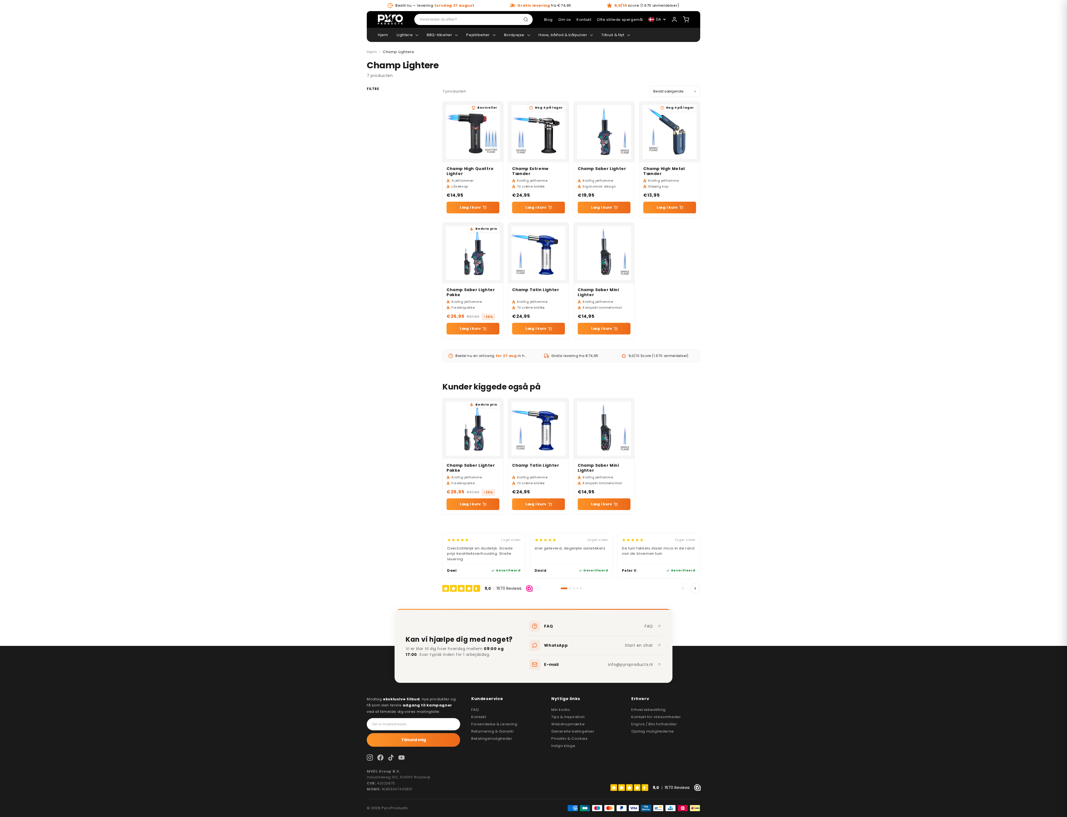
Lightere (405, 35)
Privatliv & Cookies (569, 738)
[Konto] (674, 19)
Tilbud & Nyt (612, 35)
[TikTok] (391, 757)
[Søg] (527, 19)
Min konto (560, 709)
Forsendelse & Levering (494, 724)
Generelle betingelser (573, 731)
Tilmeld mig (413, 740)
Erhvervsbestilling (648, 709)
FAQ (475, 709)
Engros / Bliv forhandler (654, 724)
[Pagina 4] (577, 588)
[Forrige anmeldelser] (683, 588)
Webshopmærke (568, 724)
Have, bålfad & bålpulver (563, 35)
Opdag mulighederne (652, 731)
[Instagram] (370, 757)
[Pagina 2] (570, 588)
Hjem (383, 35)
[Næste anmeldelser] (695, 588)
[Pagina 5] (581, 588)
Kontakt (478, 716)
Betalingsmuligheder (491, 738)
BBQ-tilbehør (439, 35)
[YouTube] (401, 757)
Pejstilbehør (478, 35)
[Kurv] (686, 19)
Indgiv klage (563, 745)
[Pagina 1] (564, 588)
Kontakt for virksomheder (656, 716)
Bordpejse (514, 35)
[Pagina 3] (574, 588)
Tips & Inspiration (568, 716)
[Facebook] (380, 757)
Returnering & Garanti (492, 731)
